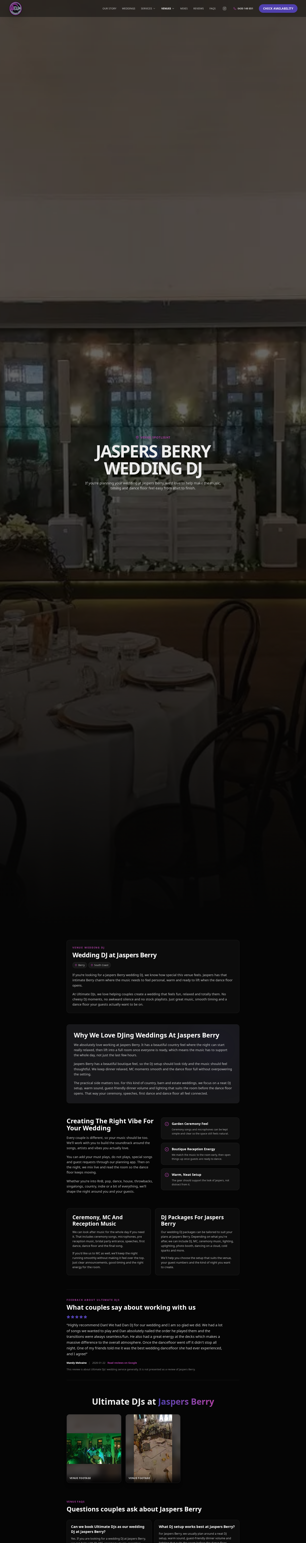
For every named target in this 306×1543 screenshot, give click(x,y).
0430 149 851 (245, 8)
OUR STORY (109, 8)
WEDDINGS (128, 8)
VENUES (166, 8)
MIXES (184, 8)
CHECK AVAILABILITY (278, 8)
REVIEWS (198, 8)
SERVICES (146, 8)
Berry (81, 965)
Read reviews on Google (122, 1362)
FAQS (212, 8)
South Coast (101, 965)
